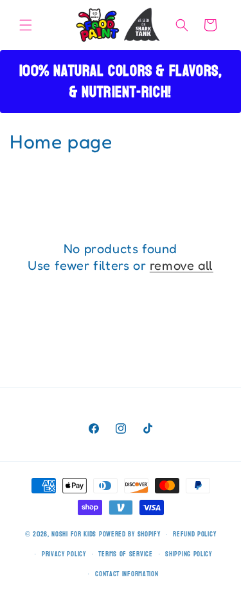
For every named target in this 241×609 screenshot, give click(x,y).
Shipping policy (188, 554)
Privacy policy (64, 554)
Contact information (126, 574)
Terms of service (125, 554)
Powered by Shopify (130, 534)
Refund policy (194, 534)
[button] (26, 25)
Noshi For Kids (73, 534)
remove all (181, 265)
